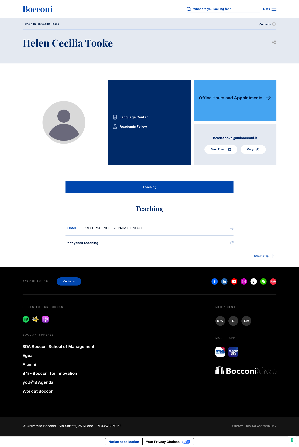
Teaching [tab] (149, 187)
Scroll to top (261, 255)
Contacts (265, 24)
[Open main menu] (274, 9)
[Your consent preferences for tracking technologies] (292, 440)
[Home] (38, 9)
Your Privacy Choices (163, 442)
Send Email (218, 149)
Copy (250, 149)
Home (26, 23)
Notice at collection (124, 442)
